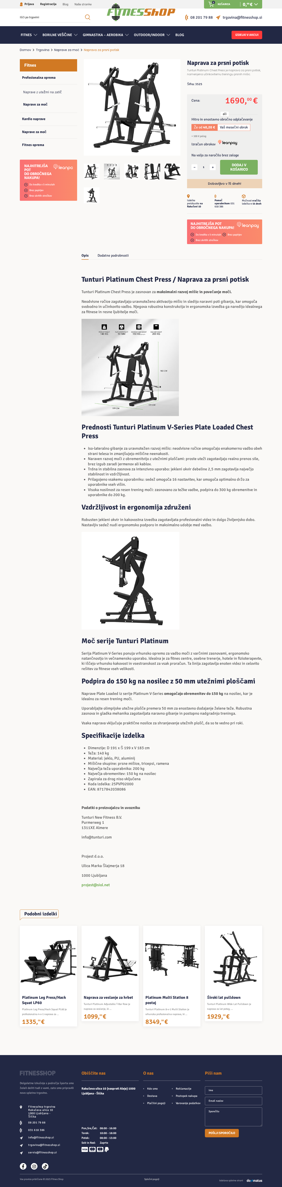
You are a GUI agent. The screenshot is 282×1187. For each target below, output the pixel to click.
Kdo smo (152, 1088)
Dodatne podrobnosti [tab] (113, 255)
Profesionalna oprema (39, 77)
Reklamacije (183, 1088)
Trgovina (42, 50)
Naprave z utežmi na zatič (42, 92)
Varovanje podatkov (188, 1103)
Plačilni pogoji (156, 1103)
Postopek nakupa (186, 1096)
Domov (25, 50)
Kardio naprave (33, 119)
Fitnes (30, 65)
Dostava (152, 1096)
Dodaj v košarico (239, 167)
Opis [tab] (85, 255)
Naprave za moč (66, 50)
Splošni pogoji (151, 1179)
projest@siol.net (96, 884)
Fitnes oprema (33, 145)
